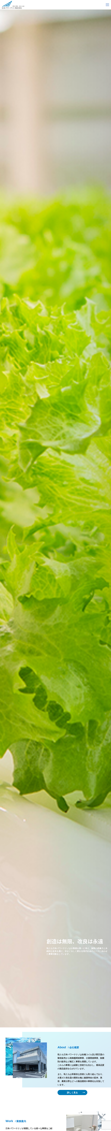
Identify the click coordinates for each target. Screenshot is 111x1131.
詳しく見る (72, 1092)
